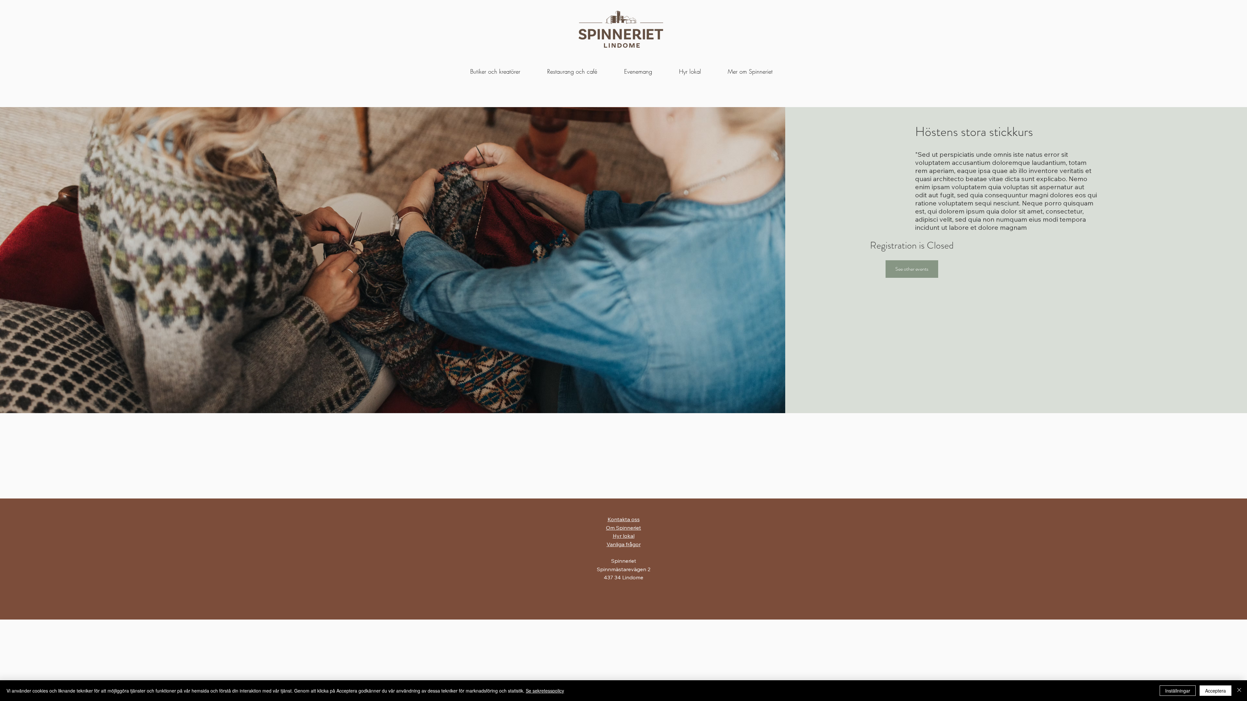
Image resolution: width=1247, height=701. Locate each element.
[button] (689, 71)
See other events (911, 269)
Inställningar (1177, 690)
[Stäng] (1239, 690)
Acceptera (1215, 690)
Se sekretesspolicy (545, 690)
